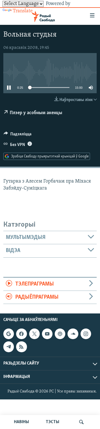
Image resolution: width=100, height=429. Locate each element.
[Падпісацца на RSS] (21, 347)
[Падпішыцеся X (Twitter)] (34, 334)
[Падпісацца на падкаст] (60, 334)
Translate (23, 11)
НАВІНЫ (21, 422)
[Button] (17, 135)
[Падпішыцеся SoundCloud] (73, 334)
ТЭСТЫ (52, 422)
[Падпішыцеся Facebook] (21, 334)
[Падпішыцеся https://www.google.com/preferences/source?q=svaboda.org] (8, 334)
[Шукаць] (81, 422)
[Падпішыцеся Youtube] (47, 334)
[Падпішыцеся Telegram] (8, 347)
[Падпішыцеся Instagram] (86, 334)
